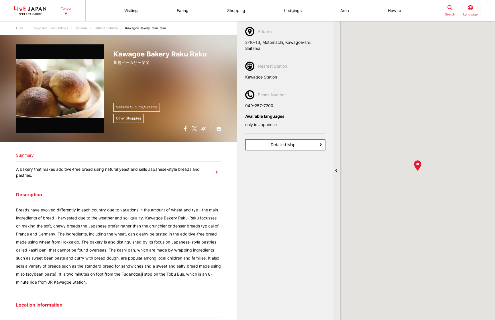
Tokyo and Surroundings (50, 28)
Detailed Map (283, 144)
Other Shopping (128, 118)
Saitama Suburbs (106, 28)
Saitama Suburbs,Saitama (136, 107)
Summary (25, 155)
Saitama (81, 28)
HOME (20, 28)
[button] (417, 165)
